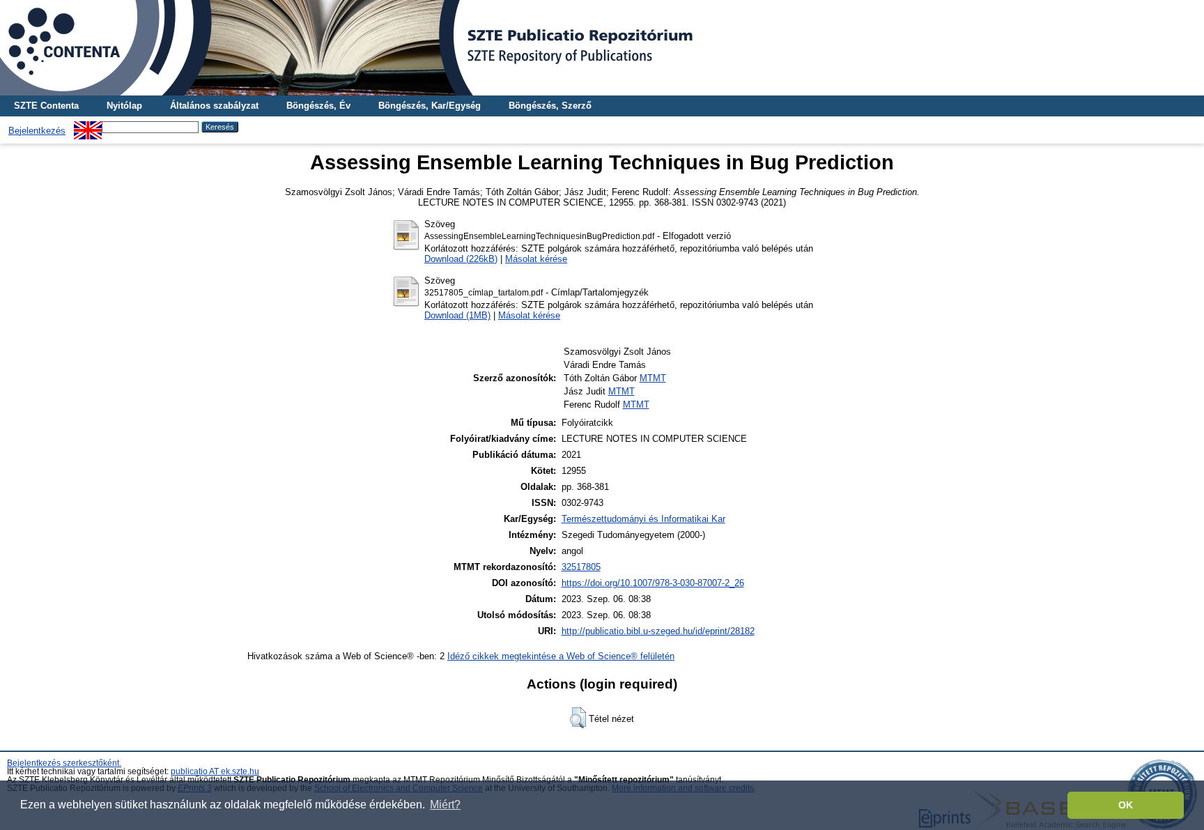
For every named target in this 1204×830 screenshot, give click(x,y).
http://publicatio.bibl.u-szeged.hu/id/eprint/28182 (658, 631)
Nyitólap (124, 105)
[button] (578, 717)
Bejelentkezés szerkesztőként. (64, 763)
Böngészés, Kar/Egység (429, 105)
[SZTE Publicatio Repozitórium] (602, 47)
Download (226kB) (460, 259)
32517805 (581, 567)
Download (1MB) (457, 315)
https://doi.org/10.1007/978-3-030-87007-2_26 (653, 583)
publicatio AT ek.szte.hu (215, 771)
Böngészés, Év (318, 105)
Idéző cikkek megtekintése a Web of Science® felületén (560, 656)
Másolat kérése (536, 259)
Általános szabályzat (214, 105)
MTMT (653, 378)
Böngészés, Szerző (550, 105)
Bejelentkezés (36, 130)
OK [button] (1125, 804)
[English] (88, 126)
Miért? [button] (445, 804)
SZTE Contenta (46, 105)
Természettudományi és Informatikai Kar (643, 519)
